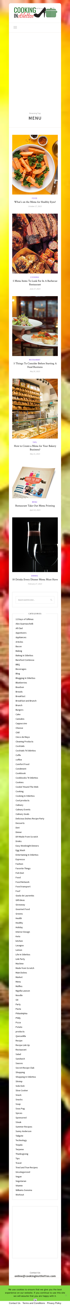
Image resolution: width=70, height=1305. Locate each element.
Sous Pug (20, 1108)
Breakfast (20, 696)
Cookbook (21, 773)
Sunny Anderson (23, 1131)
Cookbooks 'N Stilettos (27, 777)
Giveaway (20, 904)
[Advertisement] (35, 69)
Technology (21, 1140)
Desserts (20, 823)
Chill (18, 732)
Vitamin (19, 1185)
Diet (18, 827)
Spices (19, 1113)
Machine (20, 963)
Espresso (20, 859)
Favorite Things (23, 868)
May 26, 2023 (35, 371)
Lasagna (20, 945)
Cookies (20, 782)
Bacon (19, 646)
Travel (18, 1162)
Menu (34, 502)
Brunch (19, 705)
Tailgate (19, 1135)
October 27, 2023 (35, 206)
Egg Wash (20, 850)
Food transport (23, 886)
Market (19, 977)
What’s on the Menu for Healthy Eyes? (35, 202)
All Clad (19, 628)
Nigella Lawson (23, 990)
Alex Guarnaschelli (24, 623)
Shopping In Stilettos (26, 1076)
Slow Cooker (22, 1090)
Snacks (19, 1099)
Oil (17, 999)
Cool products (22, 800)
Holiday (19, 927)
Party (18, 1004)
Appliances (21, 637)
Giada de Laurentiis (25, 895)
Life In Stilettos (23, 954)
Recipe (19, 1040)
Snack (18, 1094)
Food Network (22, 882)
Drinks (34, 576)
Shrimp (19, 1081)
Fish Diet (20, 872)
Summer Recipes (24, 1126)
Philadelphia (21, 1013)
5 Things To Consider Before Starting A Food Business (35, 365)
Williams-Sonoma (24, 1190)
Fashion (19, 863)
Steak (18, 1122)
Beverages (21, 669)
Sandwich (20, 1058)
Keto (18, 936)
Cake (18, 714)
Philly (18, 1017)
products (20, 1031)
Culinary (19, 804)
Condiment (21, 768)
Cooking (34, 277)
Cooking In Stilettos (25, 795)
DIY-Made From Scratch (27, 836)
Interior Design (23, 931)
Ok (35, 1300)
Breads (19, 691)
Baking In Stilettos (24, 655)
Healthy (19, 922)
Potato (19, 1027)
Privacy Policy (54, 1303)
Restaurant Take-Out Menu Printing (35, 506)
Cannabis (20, 718)
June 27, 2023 (35, 289)
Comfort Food (22, 764)
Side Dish (20, 1085)
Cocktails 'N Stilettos (26, 750)
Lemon (19, 949)
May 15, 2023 (35, 454)
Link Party (20, 959)
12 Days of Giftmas (25, 619)
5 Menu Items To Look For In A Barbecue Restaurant (35, 282)
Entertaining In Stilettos (27, 854)
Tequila (19, 1144)
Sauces (19, 1063)
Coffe (18, 755)
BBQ (18, 664)
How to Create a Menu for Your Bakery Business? (35, 447)
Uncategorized (23, 1172)
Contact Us (14, 1303)
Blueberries (21, 682)
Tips (35, 442)
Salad (18, 1054)
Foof (18, 891)
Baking (19, 650)
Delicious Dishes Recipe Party (30, 818)
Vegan (19, 1176)
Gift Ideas (20, 900)
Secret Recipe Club (25, 1067)
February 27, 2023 (35, 584)
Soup (18, 1104)
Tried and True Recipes (27, 1167)
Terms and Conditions (33, 1303)
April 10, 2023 (35, 510)
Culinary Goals (22, 814)
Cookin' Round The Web (27, 786)
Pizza (18, 1022)
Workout (20, 1194)
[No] (66, 1295)
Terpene (20, 1149)
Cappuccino (21, 723)
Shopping (20, 1072)
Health (19, 918)
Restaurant (34, 360)
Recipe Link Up (23, 1045)
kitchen (19, 940)
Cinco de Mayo (23, 737)
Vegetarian (21, 1181)
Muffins (19, 986)
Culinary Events (23, 809)
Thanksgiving (22, 1153)
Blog (18, 673)
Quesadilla (21, 1036)
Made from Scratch (25, 968)
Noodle (19, 995)
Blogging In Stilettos (25, 678)
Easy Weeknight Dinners (27, 845)
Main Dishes (21, 972)
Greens (19, 913)
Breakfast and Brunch (26, 700)
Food (34, 198)
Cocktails (20, 746)
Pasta (18, 1008)
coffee (19, 759)
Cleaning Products (24, 741)
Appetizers (21, 632)
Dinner (19, 832)
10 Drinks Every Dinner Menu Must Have (35, 579)
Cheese (19, 727)
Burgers (19, 709)
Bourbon (20, 687)
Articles (19, 641)
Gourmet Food (23, 909)
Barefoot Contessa (25, 659)
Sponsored (21, 1117)
